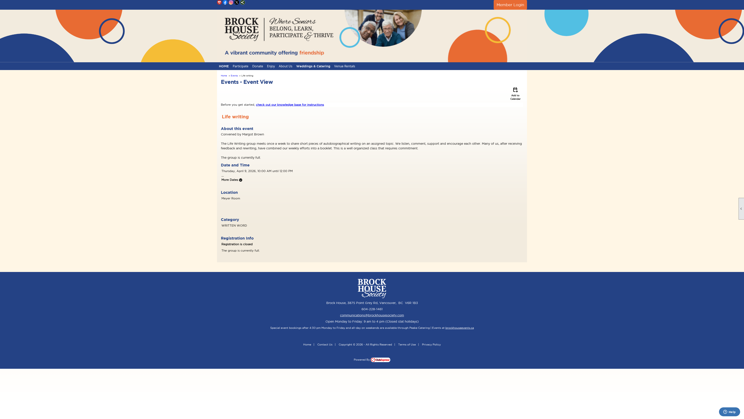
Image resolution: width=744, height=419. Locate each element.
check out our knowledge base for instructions (290, 104)
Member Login (510, 5)
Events (234, 75)
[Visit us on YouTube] (219, 2)
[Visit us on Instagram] (231, 2)
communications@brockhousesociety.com (372, 315)
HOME (224, 66)
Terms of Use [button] (407, 344)
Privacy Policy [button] (431, 344)
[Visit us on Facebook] (225, 2)
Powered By (362, 359)
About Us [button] (285, 66)
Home (224, 75)
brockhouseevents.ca (459, 327)
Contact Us (324, 344)
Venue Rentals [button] (344, 66)
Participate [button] (240, 66)
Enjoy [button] (271, 66)
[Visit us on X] (236, 2)
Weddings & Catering (313, 66)
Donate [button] (257, 66)
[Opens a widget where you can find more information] (729, 412)
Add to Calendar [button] (515, 93)
